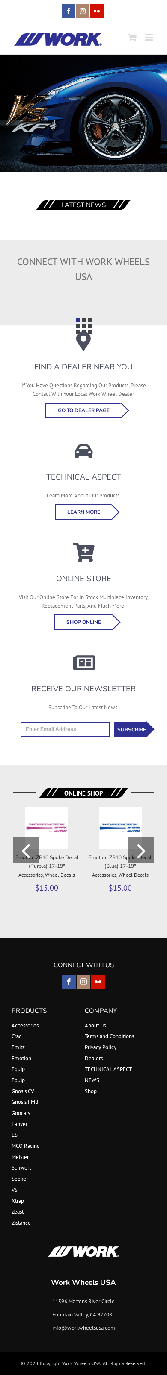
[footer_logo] (83, 1248)
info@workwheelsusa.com (83, 1327)
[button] (26, 850)
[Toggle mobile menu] (149, 37)
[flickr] (98, 982)
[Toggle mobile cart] (132, 37)
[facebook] (69, 982)
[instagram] (83, 982)
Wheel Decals (60, 875)
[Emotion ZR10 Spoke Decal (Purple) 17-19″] (46, 810)
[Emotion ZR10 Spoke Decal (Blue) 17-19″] (120, 810)
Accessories (30, 875)
